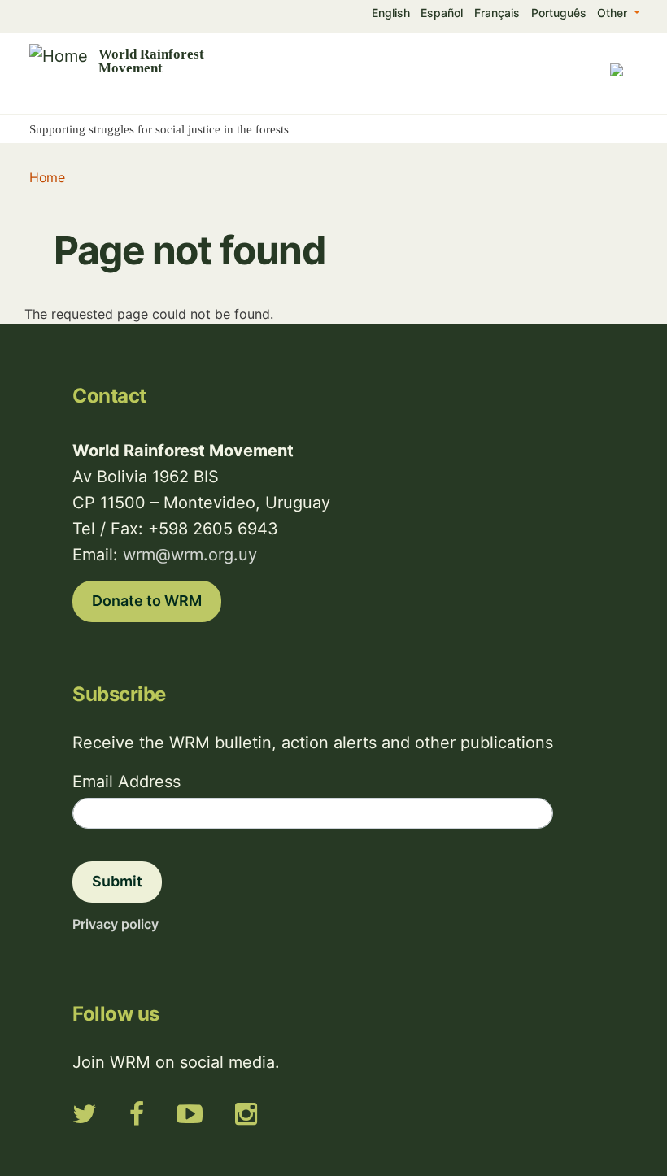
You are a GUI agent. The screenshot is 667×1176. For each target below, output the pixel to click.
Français (497, 13)
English (391, 13)
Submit (117, 881)
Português (558, 13)
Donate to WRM (147, 600)
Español (442, 13)
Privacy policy (115, 924)
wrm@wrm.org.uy (190, 554)
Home (46, 177)
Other (613, 13)
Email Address (126, 781)
